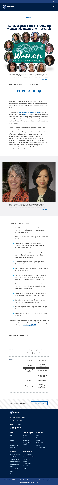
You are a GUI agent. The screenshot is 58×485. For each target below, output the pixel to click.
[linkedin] (29, 91)
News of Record (42, 370)
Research (29, 17)
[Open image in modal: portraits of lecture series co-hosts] (29, 182)
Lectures (29, 376)
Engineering (29, 386)
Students (29, 365)
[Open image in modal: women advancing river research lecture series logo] (29, 52)
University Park (42, 380)
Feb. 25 (25, 114)
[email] (34, 91)
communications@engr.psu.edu (31, 353)
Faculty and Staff (29, 370)
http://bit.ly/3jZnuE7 (29, 325)
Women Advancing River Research (30, 112)
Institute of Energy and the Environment (42, 386)
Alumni (29, 380)
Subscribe (39, 403)
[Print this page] (39, 91)
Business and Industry (42, 375)
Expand (44, 79)
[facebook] (18, 91)
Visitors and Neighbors (42, 365)
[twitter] (23, 91)
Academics (42, 360)
